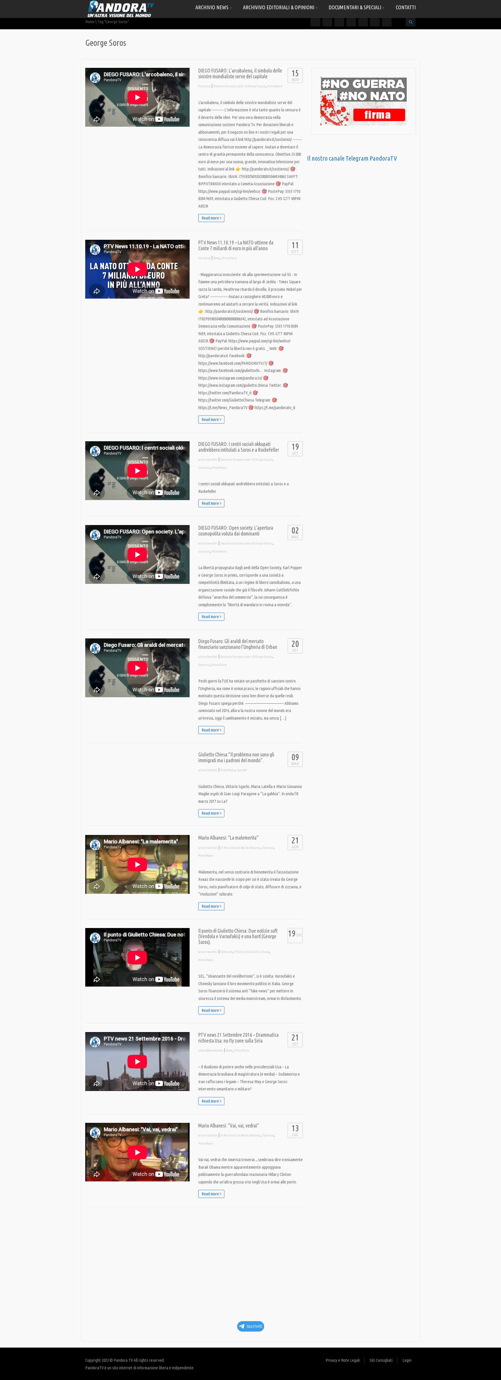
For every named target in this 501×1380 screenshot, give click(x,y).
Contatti (406, 7)
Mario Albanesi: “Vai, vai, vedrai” (228, 1125)
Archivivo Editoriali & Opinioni (279, 7)
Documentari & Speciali (355, 7)
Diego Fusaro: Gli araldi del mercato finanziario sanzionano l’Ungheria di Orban (237, 644)
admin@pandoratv (210, 1050)
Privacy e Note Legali (343, 1360)
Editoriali (226, 952)
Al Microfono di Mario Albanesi (240, 847)
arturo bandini (207, 459)
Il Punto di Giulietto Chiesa (251, 952)
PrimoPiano (274, 86)
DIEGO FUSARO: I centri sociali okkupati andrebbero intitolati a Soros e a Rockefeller (238, 447)
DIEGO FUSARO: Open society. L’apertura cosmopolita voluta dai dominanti (235, 530)
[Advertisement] (194, 1262)
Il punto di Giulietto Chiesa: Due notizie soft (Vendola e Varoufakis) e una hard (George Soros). (237, 936)
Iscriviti (254, 1326)
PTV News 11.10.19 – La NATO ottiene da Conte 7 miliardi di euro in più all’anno (235, 245)
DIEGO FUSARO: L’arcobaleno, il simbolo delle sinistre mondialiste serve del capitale (240, 73)
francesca (204, 86)
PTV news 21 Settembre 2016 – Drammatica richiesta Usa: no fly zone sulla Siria (238, 1037)
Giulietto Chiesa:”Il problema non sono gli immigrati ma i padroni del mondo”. (236, 757)
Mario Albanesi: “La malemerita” (228, 837)
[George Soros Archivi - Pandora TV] (120, 8)
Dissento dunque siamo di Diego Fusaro (239, 86)
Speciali (242, 770)
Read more (211, 217)
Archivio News (212, 7)
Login (406, 1360)
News (216, 258)
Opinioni (204, 467)
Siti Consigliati (381, 1360)
